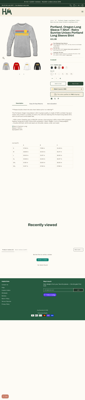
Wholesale (4, 293)
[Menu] (82, 11)
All (55, 20)
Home (52, 20)
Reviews (4, 296)
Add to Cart (58, 83)
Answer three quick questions (71, 49)
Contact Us (5, 284)
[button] (51, 98)
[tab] (19, 103)
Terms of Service (6, 301)
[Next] (40, 40)
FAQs (3, 287)
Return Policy (5, 298)
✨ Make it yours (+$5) (67, 89)
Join (78, 290)
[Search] (70, 5)
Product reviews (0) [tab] (8, 249)
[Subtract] (52, 78)
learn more (69, 55)
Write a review (42, 260)
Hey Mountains (7, 11)
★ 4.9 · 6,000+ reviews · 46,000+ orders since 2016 (42, 2)
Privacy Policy (5, 304)
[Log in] (82, 5)
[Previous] (3, 40)
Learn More (56, 45)
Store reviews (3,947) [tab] (21, 249)
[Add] (60, 78)
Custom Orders (6, 290)
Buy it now (75, 83)
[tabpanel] (42, 137)
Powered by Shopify (42, 313)
